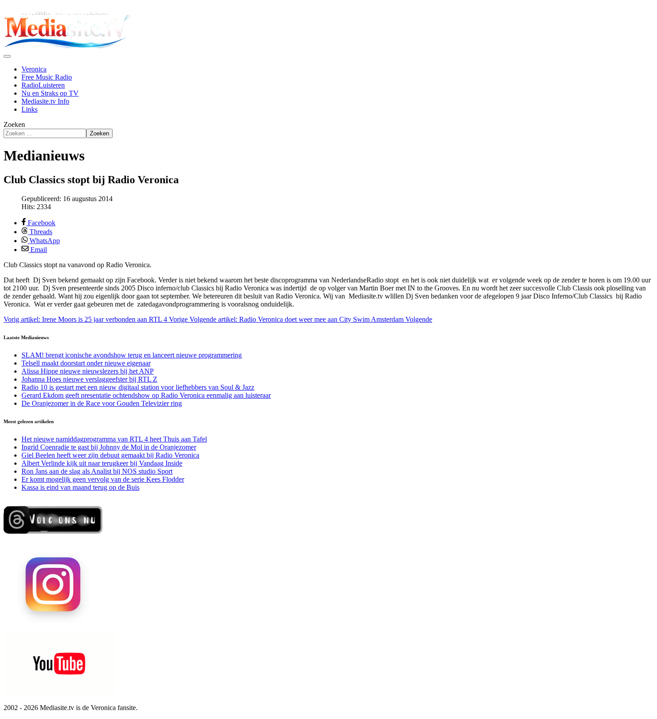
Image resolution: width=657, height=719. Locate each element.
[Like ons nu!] (54, 537)
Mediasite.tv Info (45, 101)
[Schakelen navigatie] (7, 56)
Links (29, 109)
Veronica (33, 69)
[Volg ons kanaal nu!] (59, 692)
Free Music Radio (46, 77)
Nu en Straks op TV (50, 93)
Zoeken (14, 124)
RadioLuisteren (43, 85)
